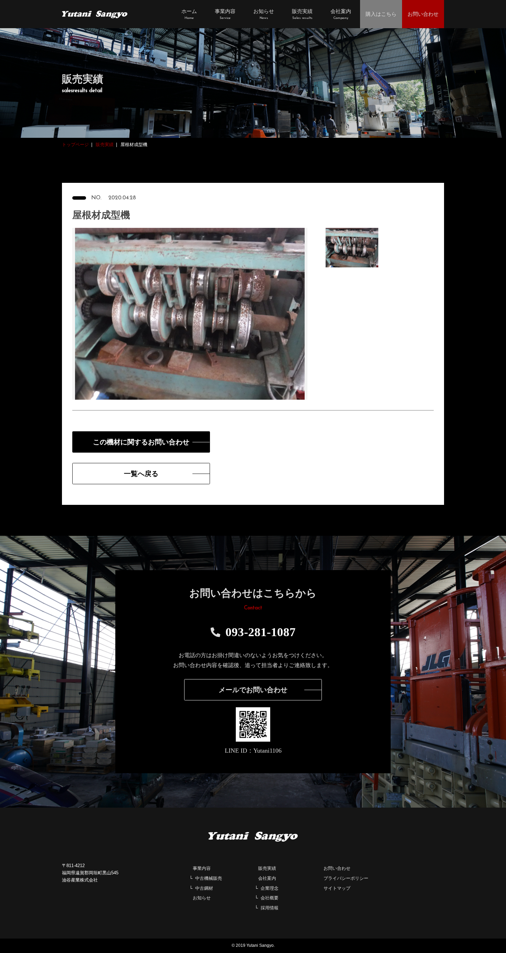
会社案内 (267, 878)
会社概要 (269, 897)
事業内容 (202, 868)
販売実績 (267, 868)
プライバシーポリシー (346, 878)
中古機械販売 (208, 878)
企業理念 (269, 888)
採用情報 (269, 907)
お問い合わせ (337, 868)
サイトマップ (337, 888)
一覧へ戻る (141, 473)
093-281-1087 (260, 632)
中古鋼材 (204, 888)
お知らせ (202, 897)
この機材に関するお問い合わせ (141, 442)
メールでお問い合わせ (253, 690)
